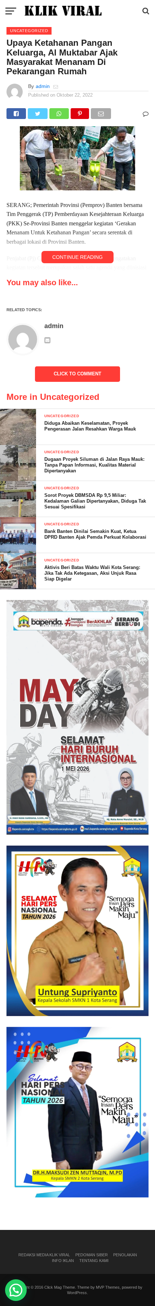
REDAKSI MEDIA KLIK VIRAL (44, 1255)
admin (43, 86)
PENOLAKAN (125, 1255)
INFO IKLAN (63, 1260)
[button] (16, 1290)
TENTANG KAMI (93, 1260)
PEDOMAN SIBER (91, 1255)
